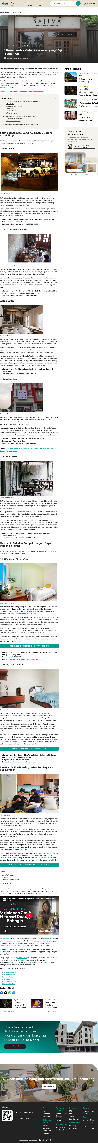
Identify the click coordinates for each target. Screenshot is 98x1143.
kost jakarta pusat (8, 975)
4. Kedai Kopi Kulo (11, 111)
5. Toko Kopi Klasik (11, 113)
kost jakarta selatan (9, 972)
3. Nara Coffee (10, 108)
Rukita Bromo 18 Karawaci (7, 603)
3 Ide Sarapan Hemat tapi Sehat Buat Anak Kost (25, 92)
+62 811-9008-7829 (90, 1112)
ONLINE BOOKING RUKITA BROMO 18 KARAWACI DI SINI (29, 646)
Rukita (31, 941)
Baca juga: (4, 92)
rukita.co (21, 960)
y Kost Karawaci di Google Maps (24, 762)
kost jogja (21, 945)
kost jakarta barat (8, 977)
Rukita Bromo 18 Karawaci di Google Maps (23, 659)
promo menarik (14, 853)
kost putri (19, 941)
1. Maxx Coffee (10, 104)
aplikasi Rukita (22, 958)
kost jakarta (6, 979)
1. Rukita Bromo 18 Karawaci (14, 118)
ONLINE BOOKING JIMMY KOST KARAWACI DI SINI (29, 749)
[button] (90, 3)
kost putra (8, 941)
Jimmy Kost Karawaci (6, 709)
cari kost (6, 939)
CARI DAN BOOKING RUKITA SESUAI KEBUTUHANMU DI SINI (29, 865)
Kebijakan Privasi (33, 1140)
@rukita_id (29, 962)
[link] (84, 146)
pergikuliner (15, 265)
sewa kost (49, 939)
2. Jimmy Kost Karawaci (13, 121)
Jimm (10, 762)
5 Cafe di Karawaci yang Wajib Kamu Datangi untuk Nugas (22, 101)
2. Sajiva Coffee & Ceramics (14, 106)
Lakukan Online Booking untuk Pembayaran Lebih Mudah (22, 124)
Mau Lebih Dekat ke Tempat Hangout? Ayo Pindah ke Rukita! (23, 116)
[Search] (78, 3)
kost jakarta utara (8, 984)
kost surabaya (12, 945)
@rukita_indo (12, 962)
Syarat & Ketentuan (23, 1140)
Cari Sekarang (49, 1086)
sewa (9, 657)
